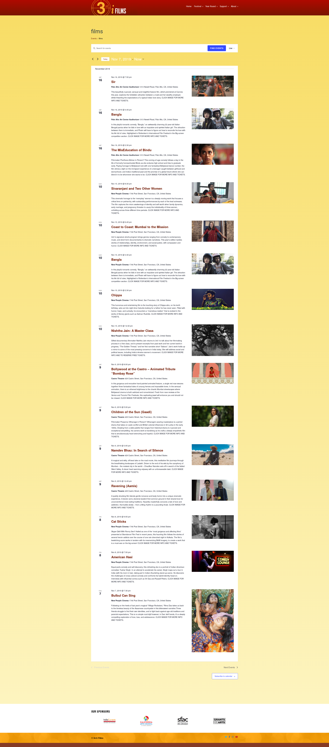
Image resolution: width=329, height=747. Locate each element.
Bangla (116, 114)
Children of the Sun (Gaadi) (131, 412)
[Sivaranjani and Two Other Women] (213, 192)
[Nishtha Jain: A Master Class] (213, 340)
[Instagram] (232, 736)
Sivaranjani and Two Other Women (136, 188)
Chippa (116, 295)
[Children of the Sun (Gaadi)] (213, 416)
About (233, 6)
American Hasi (121, 557)
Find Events (216, 48)
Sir (113, 81)
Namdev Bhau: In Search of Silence (137, 450)
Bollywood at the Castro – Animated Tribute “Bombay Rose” (143, 371)
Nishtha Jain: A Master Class (132, 330)
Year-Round (210, 6)
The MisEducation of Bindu (131, 150)
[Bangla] (213, 118)
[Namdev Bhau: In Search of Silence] (213, 454)
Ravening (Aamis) (124, 486)
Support (223, 6)
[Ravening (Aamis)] (213, 490)
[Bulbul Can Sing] (213, 620)
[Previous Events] (92, 59)
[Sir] (213, 86)
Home (188, 6)
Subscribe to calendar (223, 676)
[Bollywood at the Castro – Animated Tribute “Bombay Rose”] (213, 373)
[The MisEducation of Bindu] (213, 154)
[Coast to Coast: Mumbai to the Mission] (213, 231)
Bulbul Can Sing (123, 595)
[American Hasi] (213, 561)
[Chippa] (213, 299)
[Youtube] (236, 736)
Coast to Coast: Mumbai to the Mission (139, 227)
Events (94, 38)
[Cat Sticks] (213, 527)
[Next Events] (97, 59)
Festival (197, 6)
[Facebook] (228, 736)
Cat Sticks (118, 521)
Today (105, 59)
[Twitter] (225, 736)
